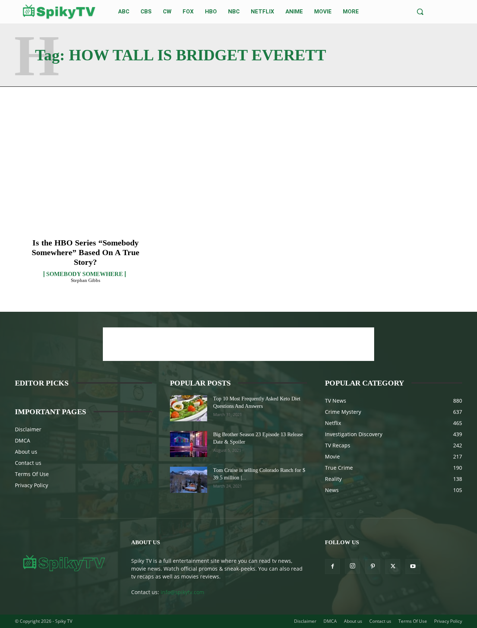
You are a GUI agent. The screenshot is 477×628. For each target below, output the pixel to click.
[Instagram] (352, 566)
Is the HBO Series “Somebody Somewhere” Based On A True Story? (85, 252)
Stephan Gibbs (85, 280)
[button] (420, 11)
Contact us (28, 462)
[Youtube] (412, 566)
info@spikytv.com (182, 592)
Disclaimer (28, 429)
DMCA (22, 440)
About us (26, 451)
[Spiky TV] (59, 11)
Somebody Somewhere (84, 274)
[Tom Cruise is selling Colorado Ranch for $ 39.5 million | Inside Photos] (188, 480)
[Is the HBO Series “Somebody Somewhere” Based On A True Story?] (85, 187)
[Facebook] (332, 566)
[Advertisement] (238, 344)
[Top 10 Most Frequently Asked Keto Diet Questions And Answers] (188, 408)
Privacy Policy (31, 485)
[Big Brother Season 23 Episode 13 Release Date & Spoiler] (188, 444)
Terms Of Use (32, 474)
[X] (392, 566)
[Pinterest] (372, 566)
